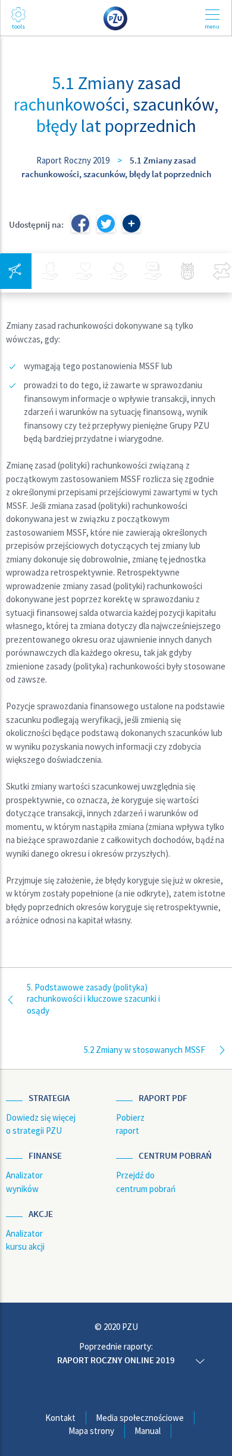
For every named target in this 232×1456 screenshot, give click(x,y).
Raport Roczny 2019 (72, 160)
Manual (147, 1430)
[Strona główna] (116, 17)
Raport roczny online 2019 (116, 1360)
